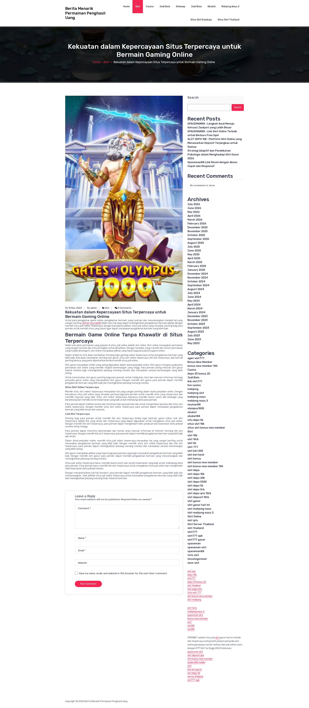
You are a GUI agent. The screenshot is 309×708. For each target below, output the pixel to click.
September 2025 (198, 239)
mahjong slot (195, 392)
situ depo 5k (195, 419)
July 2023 (193, 335)
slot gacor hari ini (198, 504)
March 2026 (194, 219)
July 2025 (193, 246)
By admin (92, 308)
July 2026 (193, 204)
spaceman (194, 543)
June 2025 (194, 250)
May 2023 (193, 343)
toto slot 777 (194, 592)
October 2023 (196, 323)
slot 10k (192, 435)
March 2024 (194, 308)
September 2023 (198, 327)
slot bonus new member (202, 462)
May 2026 (193, 211)
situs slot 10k (195, 423)
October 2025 (196, 235)
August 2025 (195, 242)
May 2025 (193, 254)
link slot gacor (194, 669)
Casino (150, 6)
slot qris (192, 520)
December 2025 (197, 227)
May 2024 (193, 300)
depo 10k (192, 575)
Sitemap (180, 6)
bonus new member (197, 618)
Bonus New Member (199, 362)
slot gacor (194, 501)
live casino (194, 385)
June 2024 (194, 296)
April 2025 (193, 258)
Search (193, 97)
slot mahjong (194, 599)
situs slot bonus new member (206, 427)
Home (126, 6)
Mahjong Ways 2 (230, 6)
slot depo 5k (195, 485)
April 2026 (194, 215)
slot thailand (195, 528)
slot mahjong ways (199, 508)
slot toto (192, 608)
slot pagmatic (194, 589)
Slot (137, 6)
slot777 (192, 531)
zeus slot (193, 562)
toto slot (193, 555)
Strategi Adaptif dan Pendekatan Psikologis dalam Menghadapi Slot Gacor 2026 (213, 154)
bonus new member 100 (202, 365)
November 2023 (197, 320)
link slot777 (194, 381)
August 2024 (195, 289)
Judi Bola (164, 6)
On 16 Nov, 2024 (73, 308)
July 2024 (193, 293)
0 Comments (124, 308)
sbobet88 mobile (196, 662)
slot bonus (194, 458)
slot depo (193, 470)
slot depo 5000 (197, 481)
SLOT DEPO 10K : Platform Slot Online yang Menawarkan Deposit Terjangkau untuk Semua (214, 143)
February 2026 (196, 223)
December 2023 (197, 316)
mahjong (192, 389)
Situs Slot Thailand (228, 19)
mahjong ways (196, 396)
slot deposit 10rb (198, 497)
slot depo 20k (196, 477)
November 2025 (197, 231)
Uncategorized (196, 558)
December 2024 (197, 273)
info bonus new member (200, 658)
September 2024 (198, 285)
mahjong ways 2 (197, 400)
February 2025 (196, 266)
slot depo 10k (195, 474)
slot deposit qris (195, 655)
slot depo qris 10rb (199, 493)
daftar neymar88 (91, 323)
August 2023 (195, 331)
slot (189, 622)
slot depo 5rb (196, 489)
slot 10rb (193, 439)
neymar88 (194, 404)
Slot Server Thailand (200, 524)
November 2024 (197, 277)
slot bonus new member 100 (205, 466)
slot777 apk (195, 535)
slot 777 (192, 447)
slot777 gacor (196, 539)
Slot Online (194, 516)
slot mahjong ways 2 (200, 512)
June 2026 (194, 208)
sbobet (192, 412)
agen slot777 (195, 358)
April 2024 (194, 304)
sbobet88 (193, 416)
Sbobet (211, 6)
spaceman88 (195, 551)
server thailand (195, 676)
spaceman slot (196, 547)
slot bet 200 (195, 450)
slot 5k (191, 443)
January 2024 (196, 312)
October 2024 (196, 281)
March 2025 (194, 262)
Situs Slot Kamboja (201, 19)
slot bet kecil (195, 454)
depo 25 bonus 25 (198, 373)
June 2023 (194, 339)
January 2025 (196, 269)
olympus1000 (195, 408)
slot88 (190, 625)
